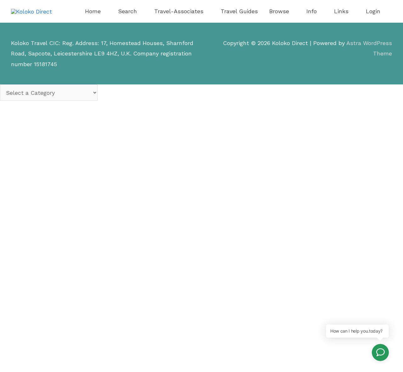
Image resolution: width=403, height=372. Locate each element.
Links (341, 11)
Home (93, 11)
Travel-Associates (178, 11)
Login (373, 11)
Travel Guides (239, 11)
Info (311, 11)
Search (127, 11)
